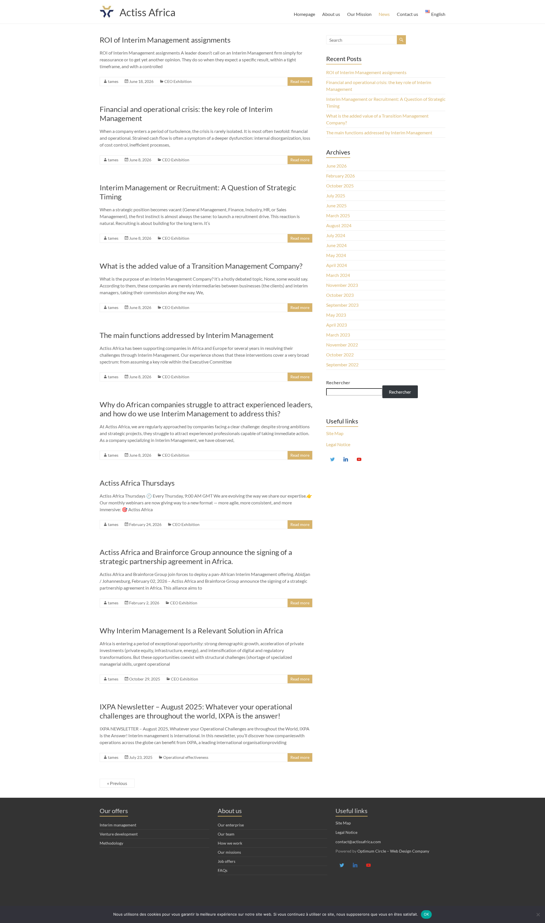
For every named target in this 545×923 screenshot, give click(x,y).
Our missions (229, 852)
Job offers (226, 861)
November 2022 (342, 344)
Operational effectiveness (185, 757)
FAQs (222, 870)
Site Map (334, 433)
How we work (230, 843)
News (384, 14)
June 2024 (336, 245)
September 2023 (342, 305)
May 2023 (336, 315)
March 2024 (338, 275)
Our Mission (359, 14)
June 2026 (336, 165)
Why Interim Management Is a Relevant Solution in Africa (191, 630)
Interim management (118, 824)
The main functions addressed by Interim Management (187, 335)
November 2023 (342, 285)
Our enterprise (231, 824)
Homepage (304, 14)
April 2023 (336, 324)
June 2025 (336, 205)
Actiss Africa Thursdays (137, 482)
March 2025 (338, 215)
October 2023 (340, 295)
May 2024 (336, 255)
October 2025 (340, 185)
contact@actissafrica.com (358, 841)
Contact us (407, 14)
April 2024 (336, 265)
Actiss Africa (147, 12)
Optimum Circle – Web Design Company (393, 851)
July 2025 (335, 195)
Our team (226, 834)
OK (426, 914)
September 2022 (342, 364)
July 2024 (335, 235)
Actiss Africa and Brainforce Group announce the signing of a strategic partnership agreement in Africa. (196, 557)
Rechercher (400, 391)
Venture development (119, 834)
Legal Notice (338, 444)
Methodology (111, 843)
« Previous (117, 783)
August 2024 (338, 225)
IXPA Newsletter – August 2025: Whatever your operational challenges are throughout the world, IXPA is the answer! (196, 711)
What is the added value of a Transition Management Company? (201, 265)
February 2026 (340, 175)
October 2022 (340, 354)
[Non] (538, 914)
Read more (299, 81)
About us (331, 14)
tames (113, 81)
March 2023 (338, 334)
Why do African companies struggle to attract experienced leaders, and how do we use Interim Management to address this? (206, 409)
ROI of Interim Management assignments (165, 39)
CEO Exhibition (178, 81)
